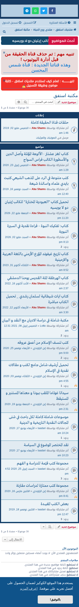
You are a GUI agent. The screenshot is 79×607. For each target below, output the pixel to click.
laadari (42, 428)
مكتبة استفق (66, 95)
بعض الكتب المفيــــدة (54, 504)
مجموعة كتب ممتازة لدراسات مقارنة (42, 485)
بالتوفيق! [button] (55, 599)
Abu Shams (39, 128)
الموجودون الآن (70, 548)
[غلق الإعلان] (4, 52)
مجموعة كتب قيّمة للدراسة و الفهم (42, 463)
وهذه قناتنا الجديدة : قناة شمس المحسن (40, 67)
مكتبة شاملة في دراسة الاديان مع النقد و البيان (35, 320)
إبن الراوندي (39, 348)
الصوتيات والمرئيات (46, 137)
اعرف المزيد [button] (28, 588)
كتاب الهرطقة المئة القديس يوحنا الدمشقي (37, 278)
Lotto (43, 325)
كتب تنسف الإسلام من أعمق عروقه (42, 342)
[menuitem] (60, 23)
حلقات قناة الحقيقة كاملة (49, 122)
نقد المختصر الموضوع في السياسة (46, 445)
